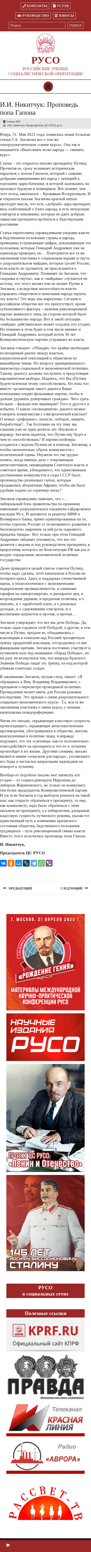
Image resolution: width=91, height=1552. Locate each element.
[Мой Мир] (18, 863)
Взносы (66, 15)
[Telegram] (33, 863)
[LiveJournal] (26, 863)
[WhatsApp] (41, 863)
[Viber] (49, 863)
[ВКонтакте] (3, 863)
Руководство (35, 15)
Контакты (37, 6)
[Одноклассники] (11, 863)
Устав (63, 6)
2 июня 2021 (14, 121)
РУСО (45, 60)
